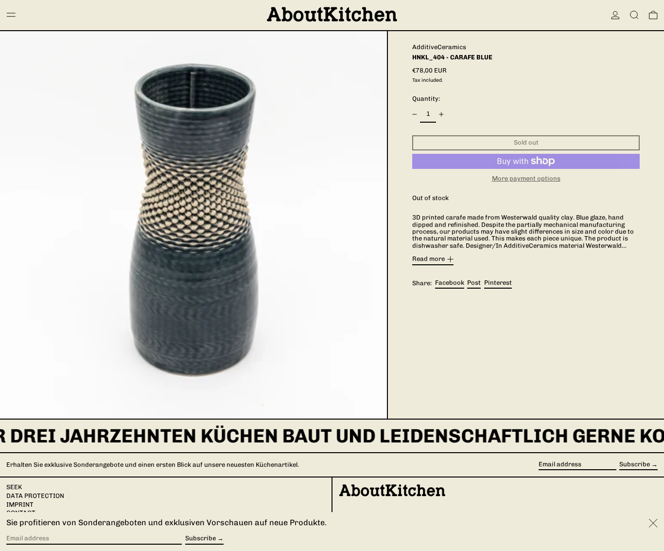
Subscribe (634, 464)
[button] (634, 15)
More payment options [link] (526, 178)
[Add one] (441, 114)
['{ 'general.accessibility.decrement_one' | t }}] (414, 114)
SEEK (14, 487)
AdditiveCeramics (439, 47)
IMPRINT (20, 504)
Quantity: (426, 99)
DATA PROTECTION (35, 495)
